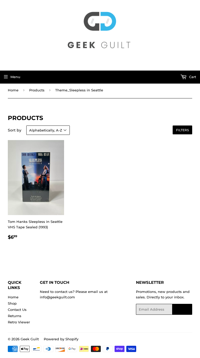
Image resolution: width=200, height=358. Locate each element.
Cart (192, 77)
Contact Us (17, 309)
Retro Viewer (19, 322)
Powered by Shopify (61, 339)
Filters (182, 130)
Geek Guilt (30, 339)
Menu (15, 77)
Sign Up (182, 309)
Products (37, 90)
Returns (14, 316)
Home (13, 90)
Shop (12, 303)
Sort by (14, 130)
